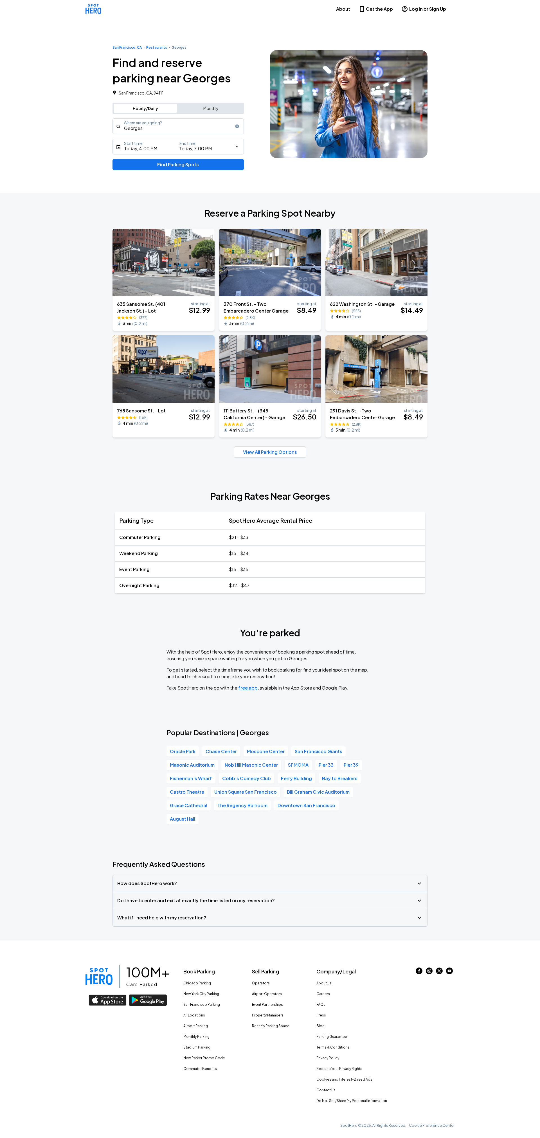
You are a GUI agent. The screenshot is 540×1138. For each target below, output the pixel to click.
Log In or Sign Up (427, 9)
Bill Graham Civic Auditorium (318, 792)
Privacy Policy (327, 1058)
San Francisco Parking (201, 1004)
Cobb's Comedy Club (246, 778)
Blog (320, 1026)
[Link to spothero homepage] (99, 976)
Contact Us (326, 1090)
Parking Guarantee (331, 1036)
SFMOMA (298, 765)
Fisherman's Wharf (191, 778)
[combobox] (178, 126)
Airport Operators (267, 994)
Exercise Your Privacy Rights (339, 1069)
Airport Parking (195, 1026)
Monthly (211, 108)
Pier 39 (351, 765)
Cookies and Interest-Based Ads (344, 1079)
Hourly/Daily (145, 108)
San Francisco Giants (318, 751)
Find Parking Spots (178, 164)
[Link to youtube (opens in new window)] (449, 972)
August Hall (182, 819)
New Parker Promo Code (204, 1058)
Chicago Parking (197, 983)
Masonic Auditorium (192, 765)
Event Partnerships (267, 1004)
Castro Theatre (187, 792)
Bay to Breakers (339, 778)
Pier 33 (326, 765)
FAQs (320, 1004)
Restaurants (156, 47)
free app (248, 688)
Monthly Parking (196, 1036)
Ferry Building (296, 778)
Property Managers (268, 1015)
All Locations (194, 1015)
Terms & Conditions (333, 1047)
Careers (323, 994)
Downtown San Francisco (306, 805)
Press (321, 1015)
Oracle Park (182, 751)
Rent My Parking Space (270, 1026)
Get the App (379, 9)
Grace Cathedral (188, 805)
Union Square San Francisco (245, 792)
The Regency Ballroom (242, 805)
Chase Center (221, 751)
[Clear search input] (237, 126)
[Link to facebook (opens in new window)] (419, 972)
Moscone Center (266, 751)
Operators (261, 983)
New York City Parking (201, 994)
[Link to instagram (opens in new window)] (429, 972)
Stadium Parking (196, 1047)
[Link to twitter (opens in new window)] (439, 972)
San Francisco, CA (127, 47)
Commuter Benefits (200, 1069)
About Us (324, 983)
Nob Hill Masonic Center (251, 765)
